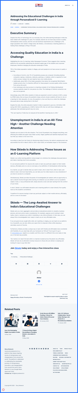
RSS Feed (55, 357)
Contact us (56, 365)
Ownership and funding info (60, 355)
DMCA (66, 353)
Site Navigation (65, 365)
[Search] (72, 5)
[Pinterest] (39, 348)
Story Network (9, 349)
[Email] (41, 348)
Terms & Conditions (58, 353)
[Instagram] (32, 348)
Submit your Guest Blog (59, 361)
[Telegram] (50, 264)
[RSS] (43, 348)
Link (12, 371)
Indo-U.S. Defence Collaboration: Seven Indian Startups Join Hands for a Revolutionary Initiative (65, 317)
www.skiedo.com (17, 233)
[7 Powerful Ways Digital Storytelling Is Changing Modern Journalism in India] (30, 320)
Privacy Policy (68, 348)
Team (61, 348)
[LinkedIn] (39, 264)
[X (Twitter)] (27, 264)
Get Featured (56, 372)
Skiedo (18, 248)
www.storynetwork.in (11, 351)
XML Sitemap (56, 368)
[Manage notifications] (3, 389)
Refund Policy (56, 359)
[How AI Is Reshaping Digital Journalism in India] (12, 320)
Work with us (56, 363)
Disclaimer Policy (57, 350)
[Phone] (45, 348)
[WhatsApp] (62, 264)
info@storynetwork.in (18, 373)
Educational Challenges (26, 256)
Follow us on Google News (60, 370)
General (27, 23)
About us (67, 5)
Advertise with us (66, 363)
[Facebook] (16, 264)
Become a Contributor (65, 357)
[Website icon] (39, 281)
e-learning (14, 256)
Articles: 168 (39, 284)
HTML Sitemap (64, 368)
